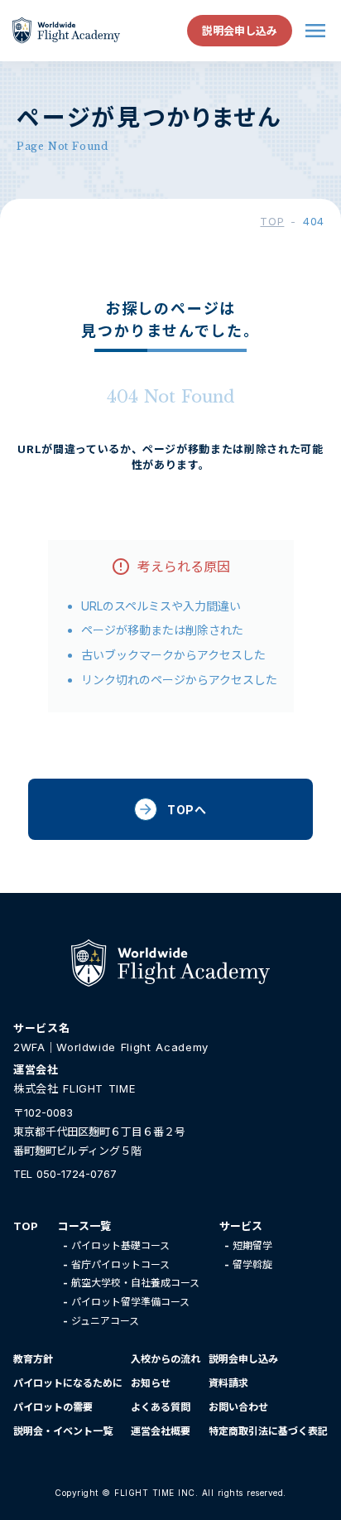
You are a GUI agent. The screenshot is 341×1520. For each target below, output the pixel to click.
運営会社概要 (160, 1431)
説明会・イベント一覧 (63, 1431)
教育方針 (33, 1359)
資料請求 (228, 1383)
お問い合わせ (238, 1407)
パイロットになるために (67, 1383)
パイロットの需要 (53, 1407)
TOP (272, 221)
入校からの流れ (165, 1359)
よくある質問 (160, 1407)
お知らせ (150, 1383)
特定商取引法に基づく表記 (268, 1431)
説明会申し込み (243, 1359)
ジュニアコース (105, 1321)
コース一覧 (84, 1226)
